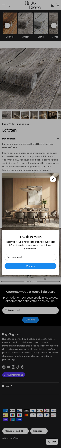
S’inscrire (30, 265)
